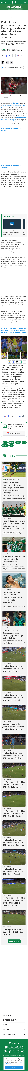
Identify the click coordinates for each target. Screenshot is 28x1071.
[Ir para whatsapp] (18, 1051)
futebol (5, 442)
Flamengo (16, 103)
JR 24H (5, 1025)
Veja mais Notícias (14, 941)
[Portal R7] (14, 2)
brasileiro (11, 442)
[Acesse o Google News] (18, 56)
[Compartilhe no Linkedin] (10, 56)
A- (11, 62)
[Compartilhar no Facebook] (7, 56)
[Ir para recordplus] (6, 1051)
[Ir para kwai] (18, 1047)
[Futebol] (14, 7)
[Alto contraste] (2, 62)
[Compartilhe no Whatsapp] (14, 56)
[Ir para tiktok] (10, 1051)
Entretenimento (10, 1020)
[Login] (25, 2)
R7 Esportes (3, 18)
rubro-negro (5, 445)
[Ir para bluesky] (6, 1047)
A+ (7, 62)
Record (6, 1030)
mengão (24, 442)
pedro (11, 445)
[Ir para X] (14, 1051)
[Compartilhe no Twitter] (3, 56)
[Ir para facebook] (10, 1047)
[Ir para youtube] (22, 1051)
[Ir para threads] (22, 1047)
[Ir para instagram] (14, 1047)
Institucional (9, 1035)
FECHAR (14, 1067)
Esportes (7, 1015)
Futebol (10, 18)
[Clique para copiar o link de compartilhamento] (21, 56)
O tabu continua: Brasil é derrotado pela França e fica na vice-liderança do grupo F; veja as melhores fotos (13, 331)
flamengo (18, 442)
